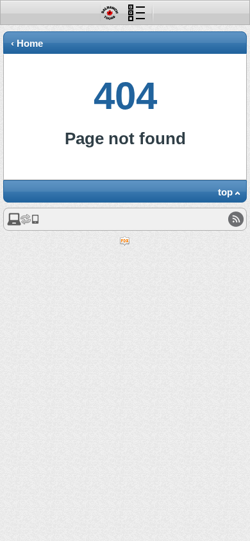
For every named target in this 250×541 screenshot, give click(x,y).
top (225, 192)
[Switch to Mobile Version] (23, 223)
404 (125, 95)
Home (30, 43)
